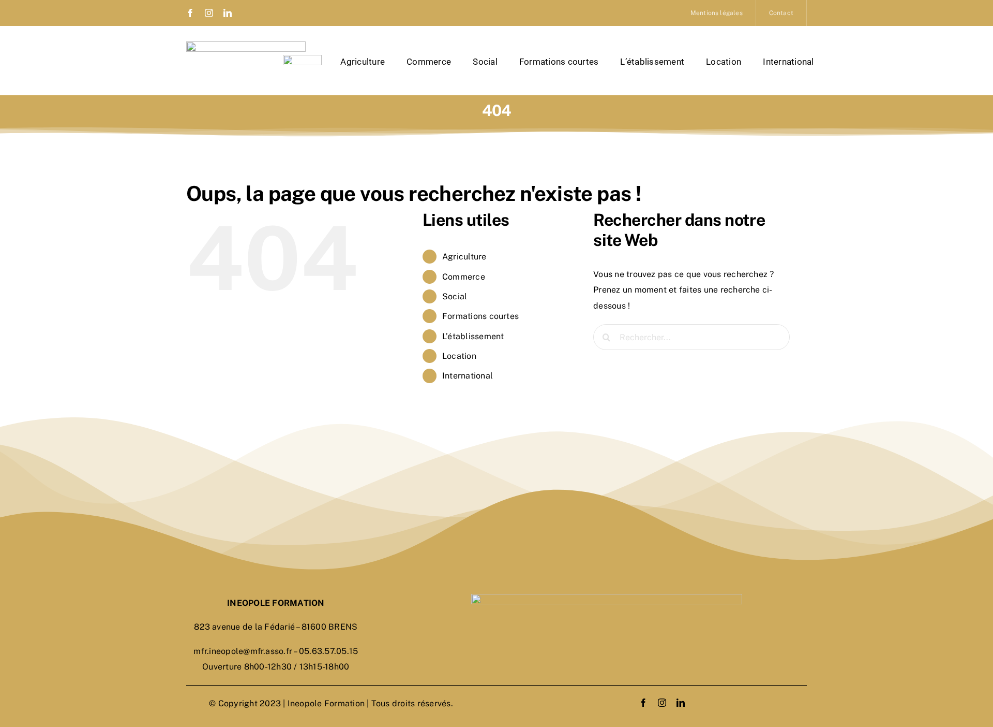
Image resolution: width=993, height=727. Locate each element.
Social (454, 296)
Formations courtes (480, 316)
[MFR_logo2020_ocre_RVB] (302, 59)
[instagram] (209, 13)
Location (459, 356)
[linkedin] (227, 13)
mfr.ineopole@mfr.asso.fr (242, 651)
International (467, 376)
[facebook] (190, 13)
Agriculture (464, 256)
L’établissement (473, 336)
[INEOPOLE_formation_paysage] (246, 45)
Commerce (463, 277)
